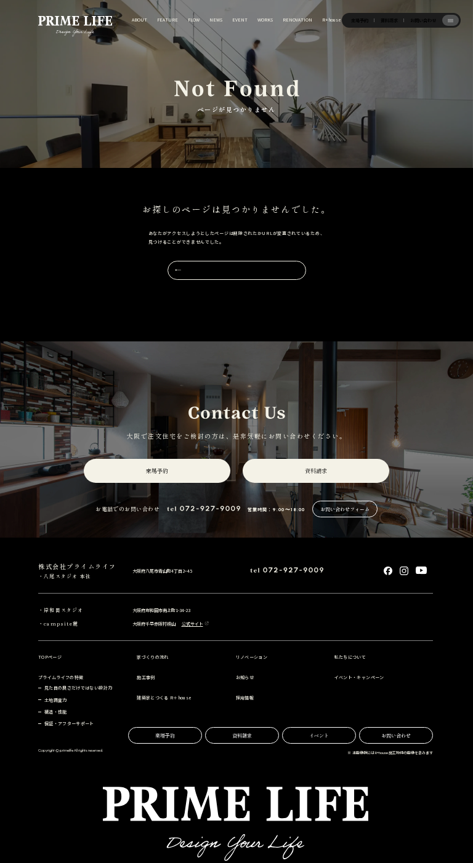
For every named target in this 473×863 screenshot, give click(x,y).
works (265, 20)
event (240, 20)
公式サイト (192, 624)
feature (167, 20)
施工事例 (146, 677)
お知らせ (245, 677)
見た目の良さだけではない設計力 (78, 688)
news (215, 20)
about (139, 20)
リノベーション (251, 657)
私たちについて (350, 657)
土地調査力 (55, 700)
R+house (331, 20)
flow (194, 20)
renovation (297, 20)
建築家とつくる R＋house (164, 697)
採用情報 (245, 697)
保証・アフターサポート (69, 723)
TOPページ (50, 657)
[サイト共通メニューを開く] (450, 20)
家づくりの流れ (152, 657)
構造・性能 (55, 712)
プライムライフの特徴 (61, 677)
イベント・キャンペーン (359, 677)
